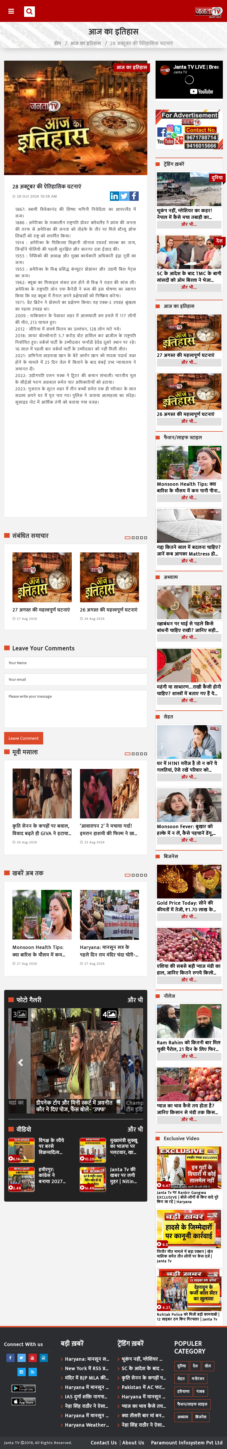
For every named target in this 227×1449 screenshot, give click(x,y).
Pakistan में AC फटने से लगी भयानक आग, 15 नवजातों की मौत (144, 1387)
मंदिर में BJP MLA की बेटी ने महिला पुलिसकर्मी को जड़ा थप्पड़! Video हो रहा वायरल (87, 1378)
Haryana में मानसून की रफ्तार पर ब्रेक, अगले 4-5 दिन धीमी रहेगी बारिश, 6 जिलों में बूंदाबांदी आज (144, 1397)
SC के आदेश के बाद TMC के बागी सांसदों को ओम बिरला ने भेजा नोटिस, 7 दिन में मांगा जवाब (189, 277)
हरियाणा (183, 1391)
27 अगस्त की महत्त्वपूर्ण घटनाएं (41, 610)
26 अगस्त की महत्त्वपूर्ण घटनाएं (109, 610)
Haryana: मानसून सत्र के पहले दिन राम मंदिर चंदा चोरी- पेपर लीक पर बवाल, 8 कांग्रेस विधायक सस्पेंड (107, 951)
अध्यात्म (171, 578)
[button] (19, 1060)
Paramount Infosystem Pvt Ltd (187, 1443)
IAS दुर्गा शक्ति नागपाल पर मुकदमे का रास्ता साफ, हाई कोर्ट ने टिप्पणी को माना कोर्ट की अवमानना (87, 1397)
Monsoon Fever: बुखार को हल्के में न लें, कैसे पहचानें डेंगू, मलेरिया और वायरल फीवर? (185, 830)
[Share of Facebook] (134, 196)
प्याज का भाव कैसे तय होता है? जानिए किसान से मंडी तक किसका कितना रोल (188, 1109)
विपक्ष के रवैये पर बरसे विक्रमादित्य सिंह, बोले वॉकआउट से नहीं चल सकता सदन (53, 1147)
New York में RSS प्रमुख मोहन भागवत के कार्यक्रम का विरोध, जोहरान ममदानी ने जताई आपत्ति (87, 1368)
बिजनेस (171, 857)
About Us (133, 1443)
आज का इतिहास (85, 43)
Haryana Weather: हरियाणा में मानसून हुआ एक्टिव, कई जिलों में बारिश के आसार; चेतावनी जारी (87, 1425)
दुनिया (181, 1366)
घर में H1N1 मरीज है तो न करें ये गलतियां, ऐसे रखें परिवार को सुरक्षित (187, 767)
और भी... (189, 224)
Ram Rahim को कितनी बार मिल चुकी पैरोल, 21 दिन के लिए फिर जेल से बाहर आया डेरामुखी (189, 1046)
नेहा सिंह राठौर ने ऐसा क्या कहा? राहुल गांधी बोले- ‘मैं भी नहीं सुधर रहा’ (87, 1406)
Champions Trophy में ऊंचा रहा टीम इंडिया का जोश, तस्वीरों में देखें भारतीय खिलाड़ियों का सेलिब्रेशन (72, 1106)
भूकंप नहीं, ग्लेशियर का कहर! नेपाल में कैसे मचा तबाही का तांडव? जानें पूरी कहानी (184, 214)
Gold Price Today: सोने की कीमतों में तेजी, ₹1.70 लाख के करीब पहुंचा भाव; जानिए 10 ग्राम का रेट (187, 906)
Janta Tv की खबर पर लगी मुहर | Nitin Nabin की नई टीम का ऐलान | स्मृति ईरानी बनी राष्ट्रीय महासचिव (124, 1176)
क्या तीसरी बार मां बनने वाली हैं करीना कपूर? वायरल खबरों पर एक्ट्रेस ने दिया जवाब (144, 1415)
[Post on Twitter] (124, 196)
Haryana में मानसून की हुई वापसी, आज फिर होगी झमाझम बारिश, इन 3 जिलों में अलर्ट (87, 1415)
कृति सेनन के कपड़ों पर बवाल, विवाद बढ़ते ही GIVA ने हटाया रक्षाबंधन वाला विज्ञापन (40, 830)
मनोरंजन (198, 1379)
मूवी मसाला (25, 752)
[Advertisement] (75, 1256)
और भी (135, 1000)
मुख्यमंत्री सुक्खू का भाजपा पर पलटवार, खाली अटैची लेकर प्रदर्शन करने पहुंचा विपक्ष (124, 1147)
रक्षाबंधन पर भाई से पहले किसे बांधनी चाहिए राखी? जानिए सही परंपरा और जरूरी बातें (186, 627)
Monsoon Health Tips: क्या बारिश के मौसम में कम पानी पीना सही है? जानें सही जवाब (38, 951)
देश (195, 1366)
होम (57, 43)
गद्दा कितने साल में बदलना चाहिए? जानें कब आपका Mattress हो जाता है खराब (189, 550)
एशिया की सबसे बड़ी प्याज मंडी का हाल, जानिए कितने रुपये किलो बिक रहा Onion (189, 969)
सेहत (168, 717)
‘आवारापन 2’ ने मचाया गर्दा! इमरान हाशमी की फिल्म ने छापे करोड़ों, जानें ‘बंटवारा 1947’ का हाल (108, 830)
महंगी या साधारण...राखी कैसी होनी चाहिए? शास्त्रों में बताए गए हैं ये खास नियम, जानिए (189, 690)
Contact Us (104, 1443)
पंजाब (201, 1391)
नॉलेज (169, 997)
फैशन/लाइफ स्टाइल (183, 438)
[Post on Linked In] (114, 196)
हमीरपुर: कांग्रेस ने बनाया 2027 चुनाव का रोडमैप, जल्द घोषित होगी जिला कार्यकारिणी (51, 1176)
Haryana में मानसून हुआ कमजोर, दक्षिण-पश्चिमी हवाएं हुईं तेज (87, 1387)
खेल (208, 1366)
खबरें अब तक (28, 873)
